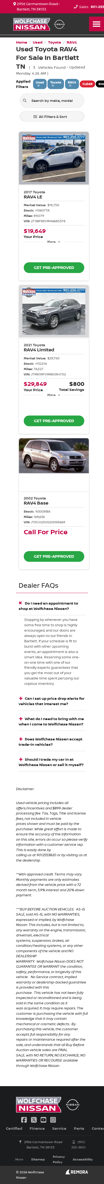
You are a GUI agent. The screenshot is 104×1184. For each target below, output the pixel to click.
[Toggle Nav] (96, 24)
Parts (79, 1128)
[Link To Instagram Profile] (53, 1119)
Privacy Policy (59, 1159)
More (51, 241)
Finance (37, 1128)
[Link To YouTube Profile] (44, 1119)
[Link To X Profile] (34, 1119)
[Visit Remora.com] (76, 1172)
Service (59, 1128)
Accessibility (83, 1159)
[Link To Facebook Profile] (24, 1119)
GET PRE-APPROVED (54, 267)
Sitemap (38, 1159)
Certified (14, 1128)
